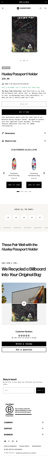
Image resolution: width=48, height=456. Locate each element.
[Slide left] (21, 61)
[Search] (40, 8)
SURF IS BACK (9, 2)
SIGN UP (40, 390)
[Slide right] (27, 61)
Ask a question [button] (24, 350)
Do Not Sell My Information (13, 449)
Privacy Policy (24, 446)
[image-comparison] (24, 303)
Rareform (12, 452)
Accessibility (36, 446)
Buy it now (24, 112)
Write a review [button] (24, 344)
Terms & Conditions (10, 446)
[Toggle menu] (2, 8)
